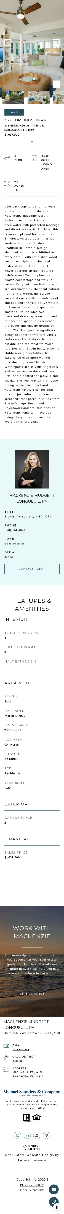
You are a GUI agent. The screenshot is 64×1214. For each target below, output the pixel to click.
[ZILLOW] (36, 1135)
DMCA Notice (32, 1190)
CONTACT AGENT (32, 568)
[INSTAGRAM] (17, 1135)
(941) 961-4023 (14, 530)
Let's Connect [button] (32, 993)
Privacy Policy (32, 1185)
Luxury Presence (32, 1160)
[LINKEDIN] (27, 1135)
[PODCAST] (46, 1135)
